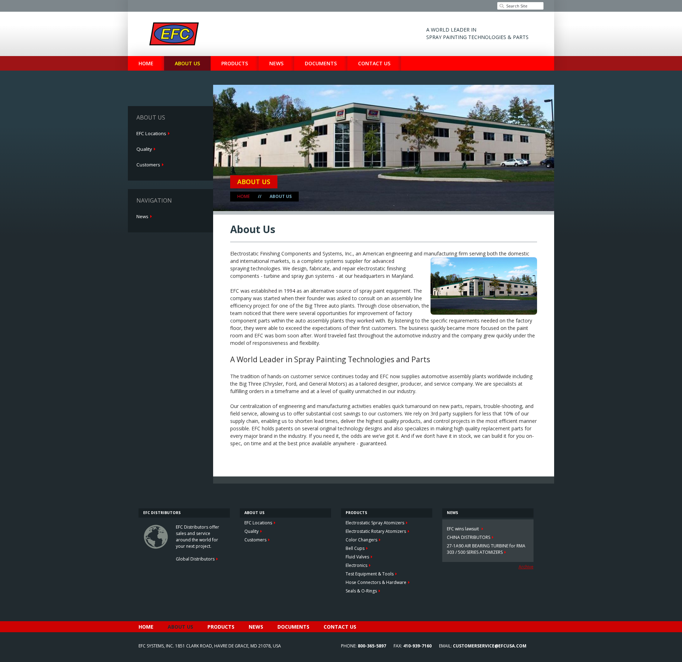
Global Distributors (195, 559)
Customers (148, 164)
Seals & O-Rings (361, 591)
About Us (187, 63)
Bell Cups (355, 548)
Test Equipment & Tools (370, 574)
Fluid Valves (357, 557)
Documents (321, 63)
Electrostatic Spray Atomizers (375, 523)
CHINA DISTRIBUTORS (468, 537)
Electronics (356, 565)
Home (146, 63)
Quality (144, 149)
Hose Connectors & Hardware (376, 582)
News (276, 63)
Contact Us (374, 63)
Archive (526, 567)
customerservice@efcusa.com (489, 646)
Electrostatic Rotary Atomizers (376, 531)
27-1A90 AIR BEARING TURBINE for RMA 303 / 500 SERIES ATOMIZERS (486, 549)
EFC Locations (151, 133)
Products (234, 63)
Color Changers (361, 540)
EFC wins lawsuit (463, 529)
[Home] (174, 33)
